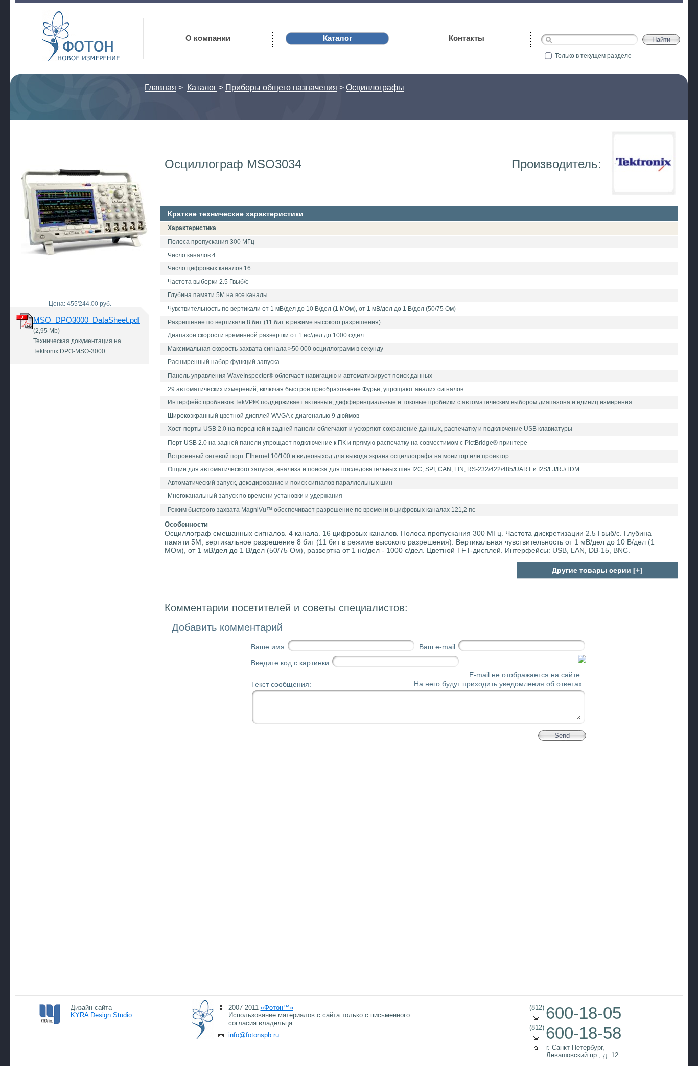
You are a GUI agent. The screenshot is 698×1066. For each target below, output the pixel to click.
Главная (160, 87)
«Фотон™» (277, 1007)
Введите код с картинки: (291, 663)
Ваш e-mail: (438, 647)
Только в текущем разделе (593, 55)
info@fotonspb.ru (253, 1035)
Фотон (56, 15)
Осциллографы (375, 87)
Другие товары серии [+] (597, 570)
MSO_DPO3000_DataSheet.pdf (86, 319)
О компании (207, 38)
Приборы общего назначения (281, 87)
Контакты (466, 38)
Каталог (202, 87)
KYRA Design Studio (101, 1015)
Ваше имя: (269, 647)
